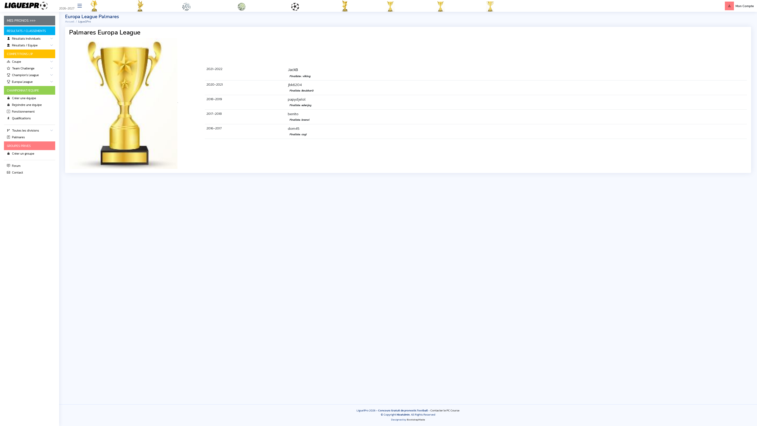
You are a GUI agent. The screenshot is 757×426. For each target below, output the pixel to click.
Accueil (69, 21)
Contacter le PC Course (445, 410)
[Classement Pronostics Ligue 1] (205, 6)
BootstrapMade (416, 419)
